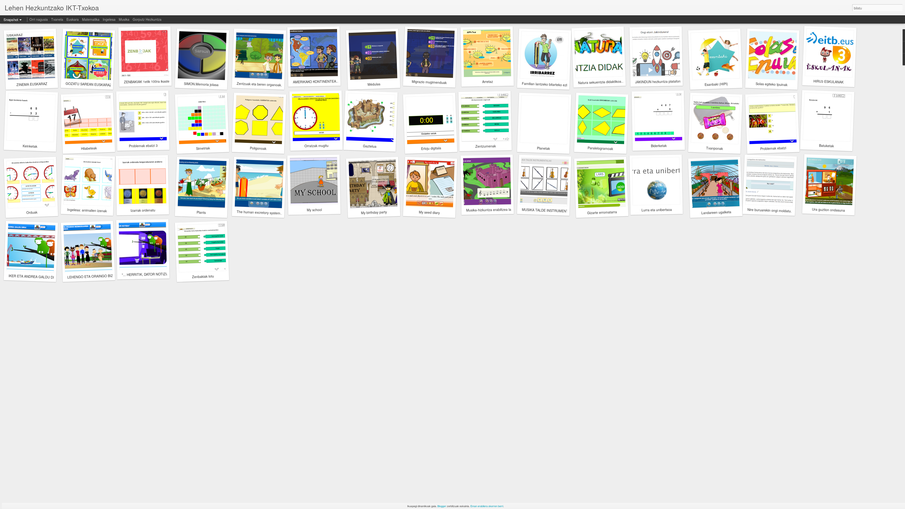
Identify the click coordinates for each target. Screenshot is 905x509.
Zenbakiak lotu (203, 276)
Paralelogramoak (600, 148)
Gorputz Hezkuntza (147, 19)
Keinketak (30, 146)
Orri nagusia (38, 19)
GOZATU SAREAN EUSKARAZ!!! (90, 84)
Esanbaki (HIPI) (716, 84)
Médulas (373, 84)
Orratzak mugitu (316, 145)
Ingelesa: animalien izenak (87, 210)
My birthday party (374, 212)
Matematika (90, 19)
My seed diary (429, 212)
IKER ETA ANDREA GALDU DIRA (33, 276)
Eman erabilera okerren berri (486, 506)
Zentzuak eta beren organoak (259, 84)
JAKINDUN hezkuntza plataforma (660, 81)
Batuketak (826, 145)
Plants (201, 212)
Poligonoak (258, 148)
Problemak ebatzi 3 (143, 145)
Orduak (31, 212)
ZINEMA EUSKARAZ (31, 84)
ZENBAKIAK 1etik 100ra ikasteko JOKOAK (155, 81)
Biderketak (658, 145)
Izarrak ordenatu (142, 210)
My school (314, 209)
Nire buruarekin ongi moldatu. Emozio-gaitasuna (783, 210)
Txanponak (714, 148)
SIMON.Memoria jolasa (201, 84)
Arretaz (487, 81)
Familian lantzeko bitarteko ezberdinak (551, 84)
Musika (124, 19)
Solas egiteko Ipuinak (771, 84)
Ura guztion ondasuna (828, 210)
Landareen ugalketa (716, 212)
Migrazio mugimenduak (429, 82)
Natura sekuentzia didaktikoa (599, 82)
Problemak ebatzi (773, 148)
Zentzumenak (485, 146)
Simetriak (203, 148)
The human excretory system (258, 212)
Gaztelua (369, 146)
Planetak (543, 148)
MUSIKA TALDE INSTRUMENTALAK (549, 210)
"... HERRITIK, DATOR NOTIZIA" (146, 274)
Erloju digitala (431, 148)
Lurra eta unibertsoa (656, 209)
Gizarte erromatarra (602, 212)
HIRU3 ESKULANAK (828, 81)
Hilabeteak (89, 148)
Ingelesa (109, 19)
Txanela (57, 19)
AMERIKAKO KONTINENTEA (314, 81)
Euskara (72, 19)
